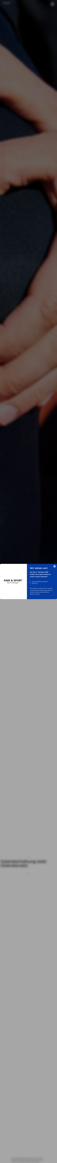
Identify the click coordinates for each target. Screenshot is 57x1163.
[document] (28, 581)
